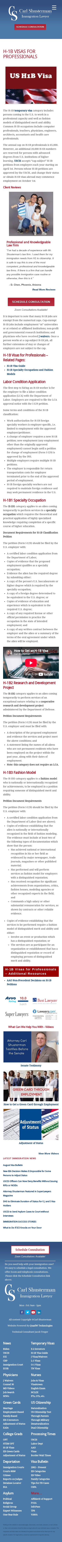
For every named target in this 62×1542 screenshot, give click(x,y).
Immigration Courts (13, 1467)
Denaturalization (40, 1423)
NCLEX (34, 1392)
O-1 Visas (36, 1364)
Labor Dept (37, 1443)
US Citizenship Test (41, 1412)
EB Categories (38, 1471)
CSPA (33, 1487)
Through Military (40, 1420)
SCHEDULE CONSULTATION (30, 27)
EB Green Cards (11, 1451)
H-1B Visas (8, 1447)
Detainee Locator (12, 1483)
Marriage (8, 1408)
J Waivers (8, 1380)
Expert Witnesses (12, 1510)
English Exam (38, 1388)
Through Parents (40, 1416)
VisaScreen (37, 1384)
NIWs (6, 1396)
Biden (6, 1349)
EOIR (6, 1368)
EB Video (36, 1475)
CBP (5, 1360)
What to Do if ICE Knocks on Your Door (22, 1227)
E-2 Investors (38, 1349)
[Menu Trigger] (54, 7)
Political (7, 1499)
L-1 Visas (35, 1360)
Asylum (8, 1493)
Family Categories (40, 1479)
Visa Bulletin (39, 1462)
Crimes (7, 1475)
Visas (34, 1451)
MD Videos (8, 1388)
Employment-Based (13, 1412)
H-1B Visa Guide (16, 366)
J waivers (44, 336)
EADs (6, 1427)
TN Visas (35, 1368)
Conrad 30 (8, 1384)
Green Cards (12, 1402)
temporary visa (23, 110)
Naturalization (38, 1408)
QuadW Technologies (41, 1325)
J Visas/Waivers (39, 1356)
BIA (5, 1487)
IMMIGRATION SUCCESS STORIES (19, 1221)
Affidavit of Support (41, 1499)
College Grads (13, 1434)
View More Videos (48, 1153)
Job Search (8, 1392)
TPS (33, 1510)
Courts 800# (9, 1471)
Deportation (11, 1462)
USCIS (17, 160)
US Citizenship (41, 1402)
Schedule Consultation (30, 1249)
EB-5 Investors (11, 1420)
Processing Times (43, 1434)
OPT (5, 1439)
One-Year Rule (10, 1514)
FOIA (34, 1503)
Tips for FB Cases (40, 1483)
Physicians (10, 1375)
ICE (5, 1356)
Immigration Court (13, 1364)
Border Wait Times (41, 1455)
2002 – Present (38, 1467)
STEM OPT (8, 1443)
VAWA (34, 1514)
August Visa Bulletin (13, 1165)
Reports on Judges (12, 1479)
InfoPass (35, 1506)
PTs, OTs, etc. (38, 1396)
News (7, 1343)
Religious (8, 1503)
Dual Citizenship (39, 1427)
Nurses (36, 1375)
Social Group (10, 1506)
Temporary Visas (42, 1343)
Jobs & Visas (37, 1380)
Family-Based (10, 1416)
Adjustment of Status (14, 1423)
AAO (33, 1447)
